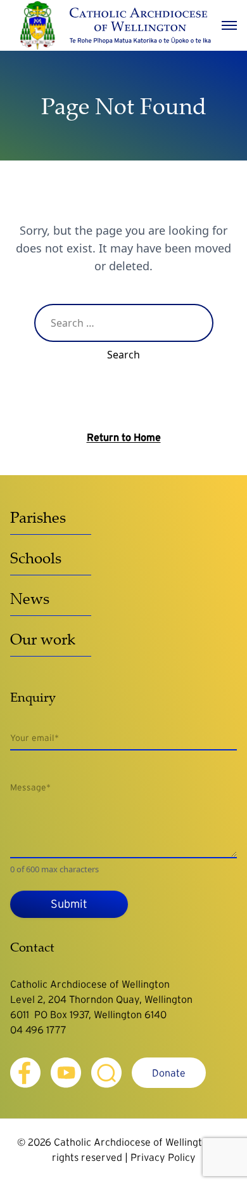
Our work (42, 639)
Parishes (38, 517)
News (29, 598)
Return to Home (124, 437)
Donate (169, 1072)
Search (123, 355)
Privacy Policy (163, 1157)
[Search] (106, 1072)
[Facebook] (25, 1072)
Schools (35, 557)
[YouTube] (66, 1072)
